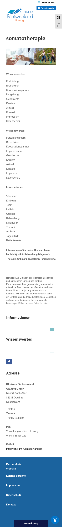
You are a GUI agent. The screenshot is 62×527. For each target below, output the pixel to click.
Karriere (10, 103)
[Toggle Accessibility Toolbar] (54, 519)
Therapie (11, 227)
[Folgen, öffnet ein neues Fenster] (9, 361)
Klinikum (11, 200)
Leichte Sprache (47, 2)
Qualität (10, 213)
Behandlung (12, 218)
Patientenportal (47, 8)
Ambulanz (12, 231)
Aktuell (10, 107)
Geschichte (12, 98)
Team (9, 204)
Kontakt (10, 112)
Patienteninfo (13, 240)
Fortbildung (12, 81)
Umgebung (12, 94)
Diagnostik (12, 222)
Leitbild (10, 209)
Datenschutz (13, 121)
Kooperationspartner (17, 90)
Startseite (11, 196)
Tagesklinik (12, 235)
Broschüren (12, 85)
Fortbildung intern (15, 137)
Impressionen (14, 151)
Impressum (12, 116)
